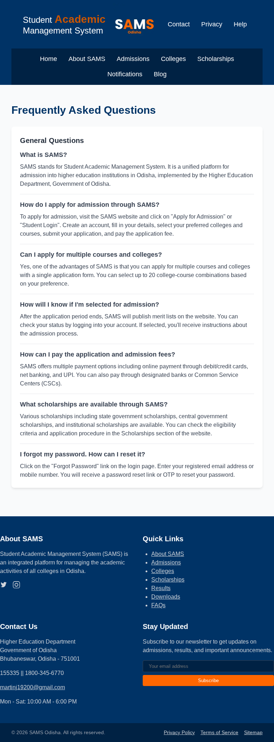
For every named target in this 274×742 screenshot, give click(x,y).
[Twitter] (3, 586)
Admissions (133, 58)
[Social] (16, 586)
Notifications (124, 74)
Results (161, 588)
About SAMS (86, 58)
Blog (160, 74)
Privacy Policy (179, 732)
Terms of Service (219, 732)
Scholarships (215, 58)
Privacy (211, 24)
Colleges (173, 58)
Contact (179, 24)
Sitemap (253, 732)
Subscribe (208, 680)
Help (240, 24)
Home (48, 58)
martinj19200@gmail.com (32, 687)
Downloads (165, 597)
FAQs (158, 605)
